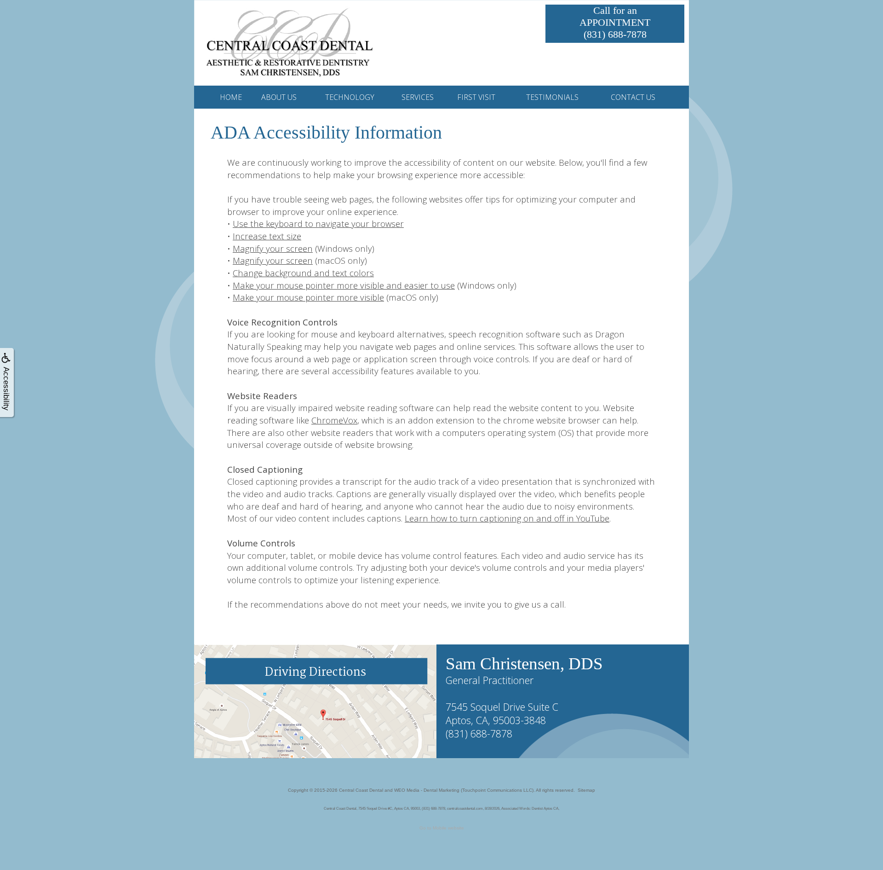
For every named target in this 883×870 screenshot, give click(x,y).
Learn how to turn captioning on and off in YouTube (507, 518)
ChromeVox (334, 420)
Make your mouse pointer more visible (308, 297)
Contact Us (633, 97)
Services (417, 97)
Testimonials (552, 97)
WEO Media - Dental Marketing (426, 790)
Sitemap (586, 790)
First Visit (476, 97)
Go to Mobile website (441, 827)
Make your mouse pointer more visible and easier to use (344, 285)
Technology (349, 97)
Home (231, 97)
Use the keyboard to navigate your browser (318, 223)
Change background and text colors (303, 272)
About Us (279, 97)
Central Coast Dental (361, 790)
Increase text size (267, 236)
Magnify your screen (273, 248)
